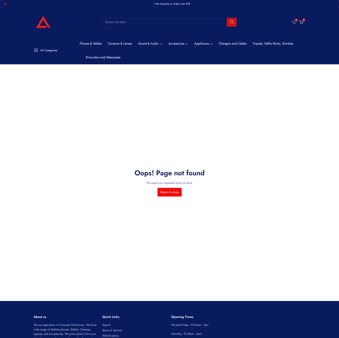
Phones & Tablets (91, 43)
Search (106, 325)
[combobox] (169, 22)
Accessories (176, 43)
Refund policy (110, 336)
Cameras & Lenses (120, 43)
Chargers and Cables (232, 43)
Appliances (201, 43)
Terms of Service (112, 330)
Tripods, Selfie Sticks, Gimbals (273, 43)
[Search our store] (232, 22)
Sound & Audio (148, 43)
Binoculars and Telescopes (103, 57)
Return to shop (169, 192)
